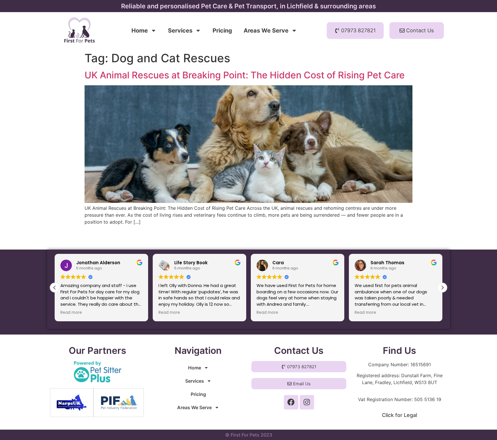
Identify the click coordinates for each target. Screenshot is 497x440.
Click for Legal (399, 415)
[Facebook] (291, 402)
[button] (442, 287)
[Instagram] (307, 402)
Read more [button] (71, 312)
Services (180, 30)
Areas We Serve (266, 30)
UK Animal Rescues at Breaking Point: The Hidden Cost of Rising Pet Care (245, 75)
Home (139, 30)
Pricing (222, 30)
